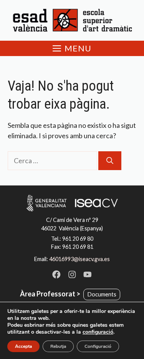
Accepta (23, 346)
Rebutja (58, 346)
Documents (102, 294)
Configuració (97, 346)
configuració (98, 332)
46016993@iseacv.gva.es (79, 259)
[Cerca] (109, 160)
